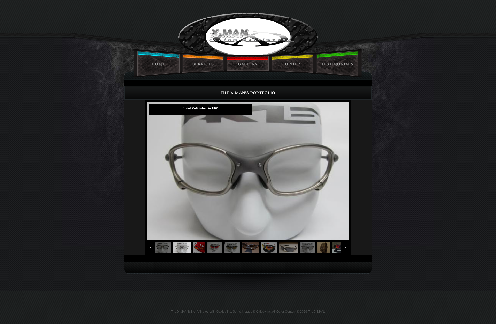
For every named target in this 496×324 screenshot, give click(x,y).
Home (158, 64)
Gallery (248, 64)
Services (203, 64)
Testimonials (337, 64)
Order (292, 64)
